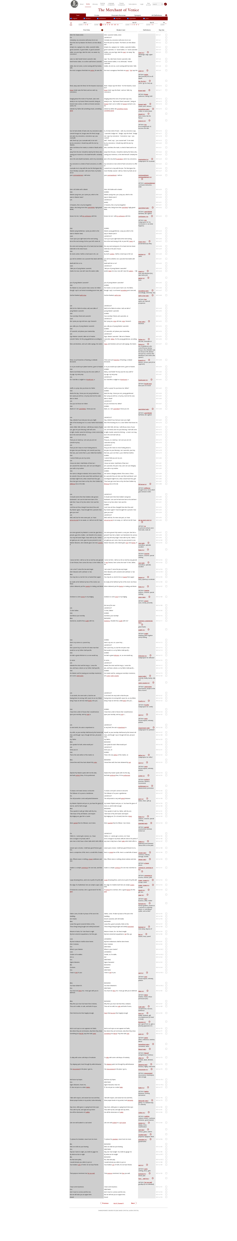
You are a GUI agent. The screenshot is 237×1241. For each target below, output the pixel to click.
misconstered (111, 1069)
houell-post (90, 379)
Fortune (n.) (142, 904)
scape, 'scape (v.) (143, 880)
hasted (125, 577)
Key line (118, 18)
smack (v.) (141, 114)
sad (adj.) (141, 1130)
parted (123, 798)
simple (111, 852)
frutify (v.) (141, 701)
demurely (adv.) (143, 1101)
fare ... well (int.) (143, 1179)
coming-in (118, 868)
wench (129, 890)
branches (116, 360)
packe (92, 70)
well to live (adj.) (143, 296)
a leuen (90, 859)
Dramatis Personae (119, 15)
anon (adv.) (142, 597)
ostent (124, 1122)
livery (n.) (141, 550)
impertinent (121, 727)
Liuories (100, 543)
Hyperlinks (132, 18)
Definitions (102, 18)
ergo (114, 321)
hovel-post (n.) (143, 380)
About (82, 4)
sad (121, 1122)
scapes (132, 885)
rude (119, 1006)
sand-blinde (91, 207)
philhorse (72, 484)
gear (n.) (141, 895)
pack (127, 70)
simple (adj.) (142, 853)
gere (71, 891)
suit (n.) (140, 715)
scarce (108, 676)
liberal (115, 1033)
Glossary (95, 4)
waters (131, 271)
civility (121, 1112)
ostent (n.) (141, 1123)
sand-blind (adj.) (143, 208)
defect (116, 755)
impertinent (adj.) (144, 728)
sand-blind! (116, 409)
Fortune (107, 890)
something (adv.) (143, 109)
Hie (125, 934)
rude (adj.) (141, 1007)
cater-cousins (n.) (144, 683)
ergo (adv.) (141, 322)
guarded (110, 823)
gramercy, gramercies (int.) (145, 622)
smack (125, 109)
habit (121, 1087)
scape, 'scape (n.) (143, 885)
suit (122, 714)
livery (130, 816)
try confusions (120, 216)
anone (83, 597)
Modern (88, 18)
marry (131, 241)
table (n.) (141, 842)
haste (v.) (141, 577)
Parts (105, 1013)
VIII (115, 25)
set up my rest (108, 520)
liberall (81, 1033)
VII (112, 25)
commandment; (112, 175)
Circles (96, 15)
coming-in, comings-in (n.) (145, 868)
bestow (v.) (141, 927)
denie (80, 991)
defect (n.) (141, 755)
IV (105, 25)
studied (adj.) (142, 1135)
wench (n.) (141, 890)
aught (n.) (141, 630)
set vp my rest (74, 520)
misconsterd (76, 1069)
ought (87, 621)
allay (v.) (141, 1058)
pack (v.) (141, 71)
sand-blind (125, 207)
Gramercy (107, 621)
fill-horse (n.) (142, 484)
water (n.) (141, 278)
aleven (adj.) (142, 859)
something (120, 109)
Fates (105, 344)
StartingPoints (102, 4)
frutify (124, 701)
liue (145, 299)
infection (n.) (142, 656)
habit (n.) (141, 1088)
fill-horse (106, 484)
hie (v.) (140, 934)
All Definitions (157, 15)
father (112, 339)
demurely (130, 1100)
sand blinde (82, 409)
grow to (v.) (142, 121)
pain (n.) (141, 1034)
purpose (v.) (142, 1174)
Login (141, 4)
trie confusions (86, 216)
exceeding (124, 290)
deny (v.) (141, 991)
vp (145, 526)
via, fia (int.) (142, 81)
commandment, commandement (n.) (145, 176)
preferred (112, 775)
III (87, 25)
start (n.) (141, 53)
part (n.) (141, 1013)
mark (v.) (141, 271)
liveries (133, 543)
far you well (91, 1173)
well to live (117, 295)
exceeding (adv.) (143, 291)
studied (114, 1122)
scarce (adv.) (142, 676)
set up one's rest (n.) (145, 520)
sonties (112, 254)
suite (88, 714)
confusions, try (143, 216)
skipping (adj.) (142, 1065)
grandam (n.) (142, 1139)
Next (133, 1203)
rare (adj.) (141, 543)
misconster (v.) (143, 1069)
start (124, 52)
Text (77, 15)
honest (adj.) (142, 104)
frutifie (90, 701)
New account (148, 4)
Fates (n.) (141, 344)
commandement (78, 175)
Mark (109, 271)
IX (117, 25)
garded (76, 823)
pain (128, 1033)
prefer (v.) (141, 776)
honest (106, 104)
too (145, 124)
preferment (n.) (143, 786)
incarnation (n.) (143, 159)
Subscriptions (133, 4)
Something (107, 1033)
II (85, 25)
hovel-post (124, 379)
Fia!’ (131, 70)
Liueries (87, 586)
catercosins (79, 676)
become (112, 1013)
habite (88, 1087)
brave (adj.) (142, 90)
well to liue (83, 295)
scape (106, 880)
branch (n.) (141, 360)
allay (107, 1057)
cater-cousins (115, 676)
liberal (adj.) (142, 1049)
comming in (84, 868)
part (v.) (140, 799)
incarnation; (119, 159)
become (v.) (142, 1022)
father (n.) (141, 339)
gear (105, 891)
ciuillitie (87, 1112)
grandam (115, 1139)
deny (114, 991)
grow (71, 111)
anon (116, 597)
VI (109, 25)
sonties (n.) (142, 254)
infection (116, 655)
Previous (105, 1203)
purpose (109, 1173)
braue (71, 90)
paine (94, 1033)
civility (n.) (141, 1113)
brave (105, 90)
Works (88, 4)
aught (120, 621)
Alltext (71, 24)
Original (74, 18)
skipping (109, 1064)
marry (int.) (142, 242)
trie (145, 220)
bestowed (130, 926)
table (123, 841)
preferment (126, 775)
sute (76, 972)
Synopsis (137, 15)
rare (127, 543)
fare (123, 1173)
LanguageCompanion (111, 4)
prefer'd (78, 775)
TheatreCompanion (121, 4)
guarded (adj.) (142, 823)
